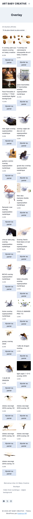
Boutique (16, 486)
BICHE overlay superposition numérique (7, 276)
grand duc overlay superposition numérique (24, 168)
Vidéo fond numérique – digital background (14, 491)
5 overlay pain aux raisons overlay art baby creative (9, 50)
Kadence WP (22, 513)
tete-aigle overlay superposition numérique (8, 131)
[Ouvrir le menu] (29, 3)
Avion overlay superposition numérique (7, 313)
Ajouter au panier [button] (9, 61)
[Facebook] (3, 501)
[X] (7, 501)
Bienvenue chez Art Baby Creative (16, 483)
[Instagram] (10, 501)
